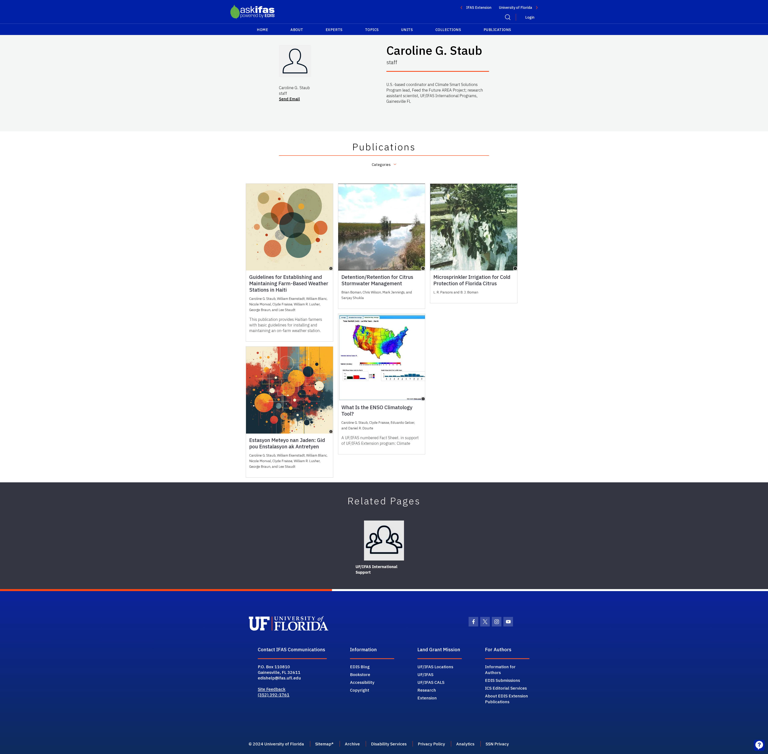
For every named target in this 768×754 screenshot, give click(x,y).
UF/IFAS (425, 674)
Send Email (289, 99)
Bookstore (360, 674)
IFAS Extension (478, 7)
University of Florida (515, 7)
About (296, 29)
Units (407, 29)
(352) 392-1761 (273, 694)
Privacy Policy (431, 744)
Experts (334, 29)
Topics (372, 29)
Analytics (465, 744)
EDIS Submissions (502, 680)
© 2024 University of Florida (276, 744)
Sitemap (323, 744)
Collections (448, 29)
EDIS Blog (360, 666)
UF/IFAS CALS (430, 682)
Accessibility (362, 682)
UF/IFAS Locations (435, 666)
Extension (427, 698)
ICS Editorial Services (506, 688)
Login (529, 17)
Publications (497, 29)
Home (262, 29)
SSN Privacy (497, 744)
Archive (352, 744)
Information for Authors (500, 669)
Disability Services (389, 744)
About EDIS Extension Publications (506, 698)
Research (426, 690)
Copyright (359, 690)
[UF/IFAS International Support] (384, 541)
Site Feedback (271, 689)
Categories (381, 164)
